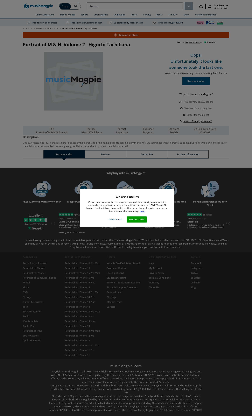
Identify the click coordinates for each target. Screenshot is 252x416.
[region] (127, 208)
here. (142, 211)
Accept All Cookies (136, 219)
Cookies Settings (115, 219)
